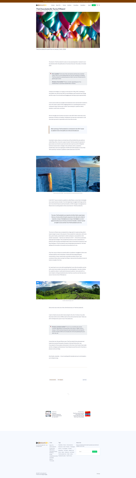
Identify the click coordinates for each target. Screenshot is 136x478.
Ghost (43, 474)
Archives (69, 5)
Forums (64, 5)
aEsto (46, 474)
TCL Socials (52, 460)
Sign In (89, 5)
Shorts (59, 452)
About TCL (58, 5)
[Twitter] (98, 473)
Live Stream (72, 452)
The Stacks (66, 450)
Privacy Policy (52, 448)
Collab (68, 454)
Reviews (67, 446)
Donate (51, 454)
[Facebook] (97, 473)
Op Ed (64, 446)
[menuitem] (53, 5)
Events (64, 444)
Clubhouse (67, 452)
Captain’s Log (71, 450)
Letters (71, 454)
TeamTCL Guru (69, 455)
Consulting (75, 5)
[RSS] (99, 473)
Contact (53, 5)
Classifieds (82, 5)
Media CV (51, 459)
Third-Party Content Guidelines (53, 452)
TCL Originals (60, 379)
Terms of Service (53, 446)
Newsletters (60, 450)
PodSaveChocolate (62, 455)
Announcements (53, 379)
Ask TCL (60, 448)
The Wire (70, 448)
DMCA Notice (52, 449)
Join (94, 5)
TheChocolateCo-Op (62, 454)
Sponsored (60, 446)
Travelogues (72, 446)
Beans (63, 452)
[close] (135, 1)
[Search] (97, 5)
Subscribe (95, 451)
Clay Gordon (39, 10)
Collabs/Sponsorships (54, 455)
